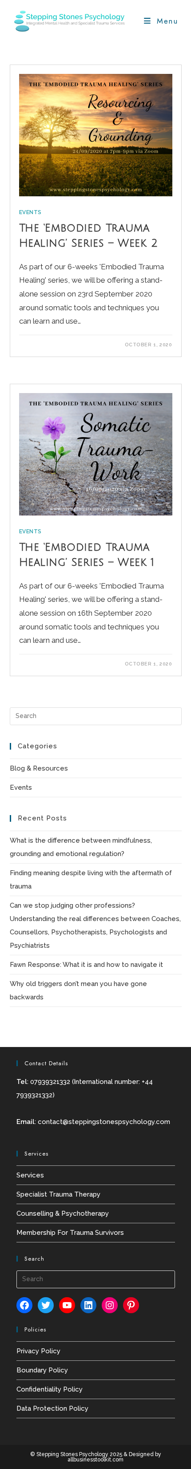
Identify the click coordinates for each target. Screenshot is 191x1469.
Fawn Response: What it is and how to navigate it (86, 965)
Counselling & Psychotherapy (62, 1213)
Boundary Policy (42, 1370)
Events (30, 212)
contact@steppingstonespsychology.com (104, 1122)
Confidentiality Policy (49, 1389)
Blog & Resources (39, 768)
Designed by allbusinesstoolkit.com (114, 1457)
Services (30, 1175)
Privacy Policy (38, 1351)
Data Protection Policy (52, 1408)
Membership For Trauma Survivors (70, 1233)
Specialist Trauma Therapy (58, 1194)
